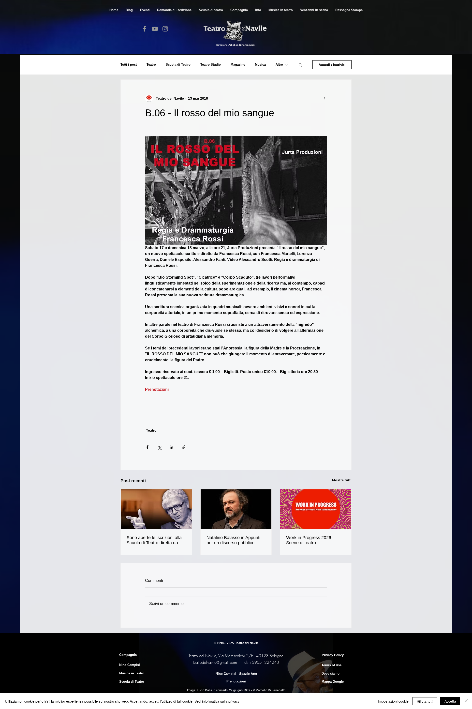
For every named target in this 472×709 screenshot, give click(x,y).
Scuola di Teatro (178, 64)
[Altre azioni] (324, 98)
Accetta (450, 701)
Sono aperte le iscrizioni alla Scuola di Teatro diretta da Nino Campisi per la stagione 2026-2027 (155, 540)
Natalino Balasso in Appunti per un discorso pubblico (233, 540)
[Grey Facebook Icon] (144, 28)
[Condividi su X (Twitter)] (159, 447)
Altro (279, 64)
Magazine (238, 64)
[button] (211, 10)
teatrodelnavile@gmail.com (215, 662)
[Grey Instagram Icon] (165, 28)
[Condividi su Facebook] (147, 447)
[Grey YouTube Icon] (155, 28)
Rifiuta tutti (425, 701)
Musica (260, 64)
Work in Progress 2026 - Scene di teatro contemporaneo (310, 540)
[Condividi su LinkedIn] (171, 447)
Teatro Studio (210, 64)
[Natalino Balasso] (236, 509)
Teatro (151, 64)
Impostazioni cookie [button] (393, 701)
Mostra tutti (342, 480)
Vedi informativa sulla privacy (216, 701)
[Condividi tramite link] (183, 447)
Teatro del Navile (247, 643)
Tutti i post (128, 64)
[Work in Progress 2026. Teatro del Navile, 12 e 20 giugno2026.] (315, 509)
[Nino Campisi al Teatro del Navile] (156, 509)
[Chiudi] (466, 701)
